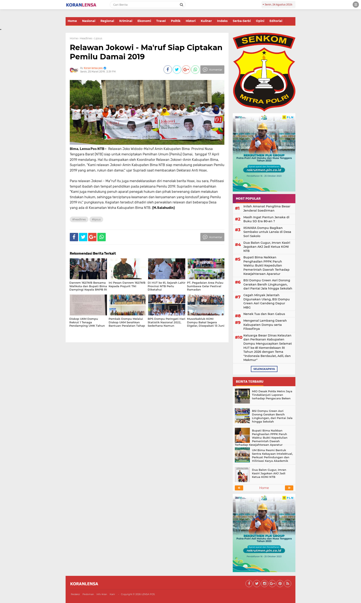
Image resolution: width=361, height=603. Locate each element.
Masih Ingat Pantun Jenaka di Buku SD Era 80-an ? (266, 219)
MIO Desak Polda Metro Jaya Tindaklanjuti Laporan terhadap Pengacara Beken (272, 395)
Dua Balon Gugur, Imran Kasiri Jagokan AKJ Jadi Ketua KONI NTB (266, 247)
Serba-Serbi (242, 21)
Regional (107, 21)
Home (72, 21)
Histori (191, 21)
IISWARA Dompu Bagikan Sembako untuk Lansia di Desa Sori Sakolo (267, 232)
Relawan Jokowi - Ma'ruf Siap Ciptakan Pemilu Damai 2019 (146, 52)
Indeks (222, 21)
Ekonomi (144, 21)
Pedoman (88, 594)
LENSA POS (148, 594)
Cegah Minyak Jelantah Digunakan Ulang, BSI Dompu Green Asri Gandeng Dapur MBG (266, 301)
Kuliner (206, 21)
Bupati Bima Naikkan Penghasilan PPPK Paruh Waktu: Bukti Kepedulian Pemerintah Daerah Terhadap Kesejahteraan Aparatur (266, 265)
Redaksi (75, 594)
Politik (175, 21)
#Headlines (79, 219)
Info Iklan (102, 594)
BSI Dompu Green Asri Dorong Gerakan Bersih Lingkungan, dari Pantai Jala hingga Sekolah (267, 284)
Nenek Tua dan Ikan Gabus (264, 314)
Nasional (88, 21)
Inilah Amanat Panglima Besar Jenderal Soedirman (266, 208)
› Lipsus (97, 38)
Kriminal (125, 21)
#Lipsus (96, 219)
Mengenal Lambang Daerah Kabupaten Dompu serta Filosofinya (265, 325)
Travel (161, 21)
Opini (260, 21)
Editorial (275, 21)
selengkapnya (264, 369)
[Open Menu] (356, 4)
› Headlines (85, 38)
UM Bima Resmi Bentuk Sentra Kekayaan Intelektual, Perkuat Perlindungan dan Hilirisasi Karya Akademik (272, 455)
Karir (112, 594)
